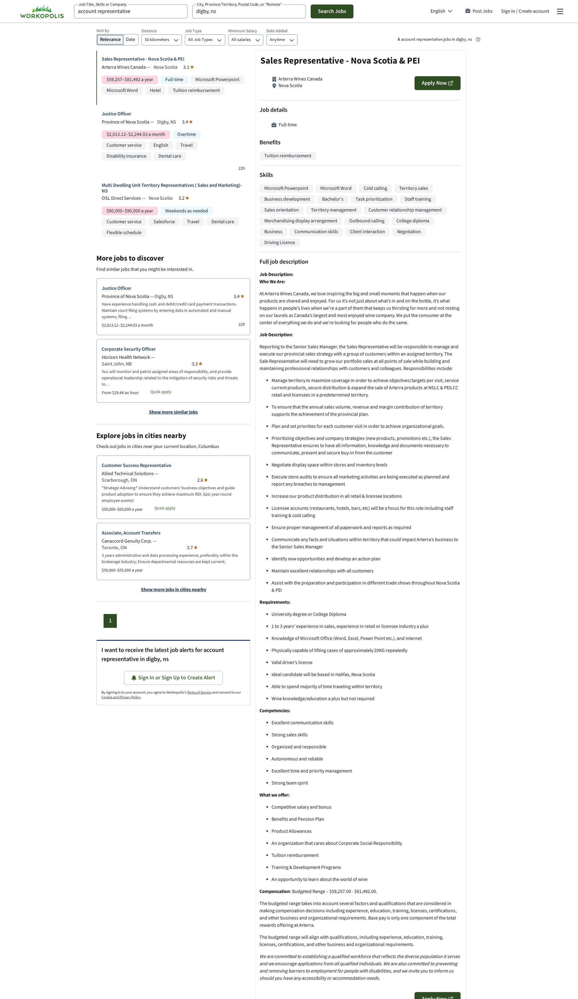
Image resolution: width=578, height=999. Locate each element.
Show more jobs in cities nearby (173, 590)
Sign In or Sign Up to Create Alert (176, 677)
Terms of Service (199, 692)
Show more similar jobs (173, 412)
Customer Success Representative (136, 465)
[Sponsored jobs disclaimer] (478, 39)
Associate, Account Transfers (131, 533)
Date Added (276, 31)
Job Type (193, 31)
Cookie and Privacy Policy (121, 697)
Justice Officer (116, 114)
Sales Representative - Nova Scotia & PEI (143, 59)
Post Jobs (483, 11)
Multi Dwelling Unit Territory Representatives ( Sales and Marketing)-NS (172, 188)
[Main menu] (560, 11)
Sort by (102, 30)
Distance (149, 31)
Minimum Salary (242, 31)
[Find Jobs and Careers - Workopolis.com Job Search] (41, 11)
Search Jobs (332, 11)
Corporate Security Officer (129, 349)
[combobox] (131, 11)
